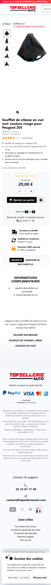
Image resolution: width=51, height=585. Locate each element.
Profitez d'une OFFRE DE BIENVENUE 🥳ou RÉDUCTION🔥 (25, 2)
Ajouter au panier (23, 200)
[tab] (16, 260)
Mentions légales (25, 536)
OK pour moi (40, 577)
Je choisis (25, 577)
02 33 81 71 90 (26, 220)
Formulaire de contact (25, 526)
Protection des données (25, 533)
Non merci (13, 577)
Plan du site (25, 539)
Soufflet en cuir (19, 24)
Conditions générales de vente (25, 529)
